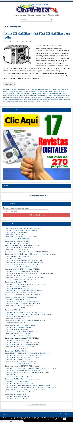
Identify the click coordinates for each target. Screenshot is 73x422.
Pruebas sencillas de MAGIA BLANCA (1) (18, 336)
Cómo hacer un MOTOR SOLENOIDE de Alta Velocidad (23, 290)
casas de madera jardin (29, 91)
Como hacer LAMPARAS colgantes (17, 286)
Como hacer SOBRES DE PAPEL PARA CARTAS (20, 280)
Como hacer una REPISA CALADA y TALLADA (20, 392)
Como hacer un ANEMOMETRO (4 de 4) (18, 377)
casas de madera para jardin (45, 91)
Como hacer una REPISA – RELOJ (16, 275)
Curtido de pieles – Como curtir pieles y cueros (21, 297)
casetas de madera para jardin (16, 95)
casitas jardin (10, 101)
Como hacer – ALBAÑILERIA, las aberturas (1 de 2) (21, 331)
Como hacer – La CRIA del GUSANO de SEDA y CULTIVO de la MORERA (29, 273)
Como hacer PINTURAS (13, 258)
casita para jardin (50, 97)
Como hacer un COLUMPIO (14, 374)
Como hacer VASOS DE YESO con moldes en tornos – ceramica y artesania (30, 254)
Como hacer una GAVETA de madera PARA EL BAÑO (22, 344)
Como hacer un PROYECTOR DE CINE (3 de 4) (20, 347)
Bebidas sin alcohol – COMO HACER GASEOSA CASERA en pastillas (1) (28, 314)
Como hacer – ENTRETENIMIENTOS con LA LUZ (21, 230)
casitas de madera (35, 99)
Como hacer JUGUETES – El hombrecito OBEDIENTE (22, 301)
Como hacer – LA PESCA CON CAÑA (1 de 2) (20, 364)
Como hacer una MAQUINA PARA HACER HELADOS (22, 357)
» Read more (9, 84)
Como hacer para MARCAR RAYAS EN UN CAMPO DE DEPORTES (27, 372)
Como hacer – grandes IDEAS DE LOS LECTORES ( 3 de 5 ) (24, 260)
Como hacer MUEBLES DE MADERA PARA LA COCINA (23, 303)
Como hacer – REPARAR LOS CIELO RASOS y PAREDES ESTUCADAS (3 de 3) (30, 368)
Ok (64, 419)
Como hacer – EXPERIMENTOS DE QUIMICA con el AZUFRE (25, 278)
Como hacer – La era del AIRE (15, 308)
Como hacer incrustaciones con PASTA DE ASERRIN (22, 338)
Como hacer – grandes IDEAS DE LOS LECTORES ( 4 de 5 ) (24, 370)
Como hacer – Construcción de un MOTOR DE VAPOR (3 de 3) (26, 284)
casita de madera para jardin (29, 97)
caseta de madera (24, 93)
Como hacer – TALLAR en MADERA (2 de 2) (19, 288)
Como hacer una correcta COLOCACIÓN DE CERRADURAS (25, 312)
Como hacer (27, 41)
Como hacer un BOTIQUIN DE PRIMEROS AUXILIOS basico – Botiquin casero (30, 387)
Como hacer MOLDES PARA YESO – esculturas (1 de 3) (23, 271)
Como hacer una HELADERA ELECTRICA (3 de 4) (21, 362)
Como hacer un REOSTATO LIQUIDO (17, 396)
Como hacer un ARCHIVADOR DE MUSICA (19, 247)
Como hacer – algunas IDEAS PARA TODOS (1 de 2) (22, 366)
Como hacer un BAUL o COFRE (15, 282)
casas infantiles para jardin (61, 91)
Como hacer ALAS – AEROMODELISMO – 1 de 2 (21, 237)
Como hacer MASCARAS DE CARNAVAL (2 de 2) (21, 306)
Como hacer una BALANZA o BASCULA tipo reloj (21, 267)
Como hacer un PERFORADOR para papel (19, 327)
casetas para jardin (15, 97)
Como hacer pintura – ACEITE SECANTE (18, 334)
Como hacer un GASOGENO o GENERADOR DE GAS (22, 295)
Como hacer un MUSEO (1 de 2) (15, 394)
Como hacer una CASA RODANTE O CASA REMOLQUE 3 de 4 (25, 390)
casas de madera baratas (15, 91)
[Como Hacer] (36, 12)
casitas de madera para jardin (49, 99)
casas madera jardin (8, 93)
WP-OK (69, 414)
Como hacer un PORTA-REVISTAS (16, 329)
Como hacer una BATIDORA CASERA (17, 241)
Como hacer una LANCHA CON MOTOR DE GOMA (22, 342)
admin (19, 41)
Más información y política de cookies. (11, 421)
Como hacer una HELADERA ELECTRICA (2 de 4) (21, 293)
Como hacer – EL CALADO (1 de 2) (16, 351)
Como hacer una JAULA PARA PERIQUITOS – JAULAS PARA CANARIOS (28, 385)
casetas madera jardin (54, 95)
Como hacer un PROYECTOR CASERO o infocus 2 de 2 (23, 355)
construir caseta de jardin (44, 101)
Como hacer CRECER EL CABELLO (16, 398)
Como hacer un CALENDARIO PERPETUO (19, 383)
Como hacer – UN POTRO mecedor (17, 381)
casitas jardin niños (20, 101)
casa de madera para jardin (42, 89)
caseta (17, 93)
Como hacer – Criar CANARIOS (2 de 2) (18, 340)
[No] (23, 421)
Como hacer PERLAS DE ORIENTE (16, 319)
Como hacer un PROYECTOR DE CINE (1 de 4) (20, 325)
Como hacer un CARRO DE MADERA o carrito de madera (24, 263)
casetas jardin (30, 95)
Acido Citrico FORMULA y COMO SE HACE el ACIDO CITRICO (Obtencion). (30, 252)
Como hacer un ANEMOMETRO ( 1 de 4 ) (18, 316)
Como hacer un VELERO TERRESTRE (17, 239)
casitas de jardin (60, 97)
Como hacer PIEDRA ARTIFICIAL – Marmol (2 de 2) (21, 265)
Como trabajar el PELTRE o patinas (17, 256)
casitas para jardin (31, 101)
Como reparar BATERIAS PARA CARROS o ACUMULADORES (25, 321)
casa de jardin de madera (26, 89)
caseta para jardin (55, 93)
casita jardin (41, 97)
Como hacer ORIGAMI (12, 310)
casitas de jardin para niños (22, 99)
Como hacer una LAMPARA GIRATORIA (18, 359)
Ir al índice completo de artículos (37, 195)
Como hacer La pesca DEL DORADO (17, 299)
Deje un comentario (10, 89)
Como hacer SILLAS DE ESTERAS (16, 232)
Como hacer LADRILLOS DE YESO (16, 250)
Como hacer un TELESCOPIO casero (17, 243)
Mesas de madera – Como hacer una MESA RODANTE (23, 245)
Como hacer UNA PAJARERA (14, 235)
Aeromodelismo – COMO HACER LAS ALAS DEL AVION (23, 228)
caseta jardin (33, 93)
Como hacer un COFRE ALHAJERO (16, 349)
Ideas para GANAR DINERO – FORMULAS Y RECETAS (22, 269)
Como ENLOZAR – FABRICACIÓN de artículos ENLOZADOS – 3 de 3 (27, 353)
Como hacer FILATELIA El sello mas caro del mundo (22, 379)
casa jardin (54, 89)
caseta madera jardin (44, 93)
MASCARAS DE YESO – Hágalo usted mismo (20, 323)
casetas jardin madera (40, 95)
